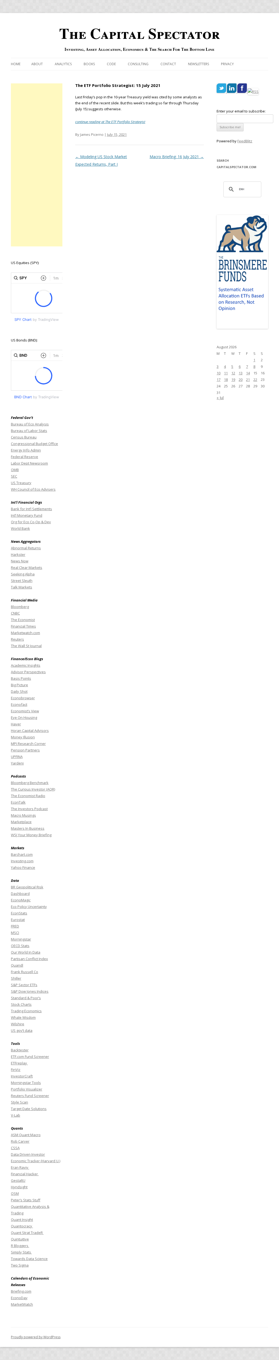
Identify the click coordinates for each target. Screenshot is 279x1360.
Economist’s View (25, 711)
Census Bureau (24, 437)
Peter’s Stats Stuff (25, 1200)
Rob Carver (20, 1141)
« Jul (220, 397)
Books (89, 64)
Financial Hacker (25, 1173)
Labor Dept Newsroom (29, 463)
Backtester (20, 1050)
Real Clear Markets (26, 567)
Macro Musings (23, 815)
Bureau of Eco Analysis (30, 424)
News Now (19, 561)
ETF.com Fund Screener (30, 1056)
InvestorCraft (22, 1076)
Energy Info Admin (26, 450)
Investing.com (22, 860)
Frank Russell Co (24, 971)
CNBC (15, 613)
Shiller (16, 978)
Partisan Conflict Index (29, 958)
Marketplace (21, 821)
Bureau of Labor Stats (29, 430)
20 (240, 379)
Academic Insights (25, 665)
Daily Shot (19, 691)
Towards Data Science (29, 1258)
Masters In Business (27, 828)
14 (248, 373)
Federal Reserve (24, 456)
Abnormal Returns (26, 548)
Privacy (227, 64)
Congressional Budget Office (34, 443)
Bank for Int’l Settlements (31, 508)
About (37, 64)
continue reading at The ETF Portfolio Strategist (110, 121)
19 (233, 379)
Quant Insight (22, 1219)
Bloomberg (20, 606)
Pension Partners (25, 750)
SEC (14, 476)
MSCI (15, 932)
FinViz (15, 1069)
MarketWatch (22, 1304)
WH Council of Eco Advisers (33, 489)
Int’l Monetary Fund (26, 515)
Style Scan (19, 1102)
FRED (15, 926)
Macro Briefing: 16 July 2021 (177, 156)
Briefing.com (21, 1291)
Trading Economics (26, 1010)
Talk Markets (21, 587)
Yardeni (17, 763)
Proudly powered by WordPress (35, 1337)
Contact (168, 64)
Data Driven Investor (28, 1154)
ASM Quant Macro (26, 1134)
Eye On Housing (24, 717)
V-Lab (15, 1115)
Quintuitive (20, 1239)
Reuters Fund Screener (30, 1095)
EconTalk (18, 802)
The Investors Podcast (29, 808)
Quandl (17, 965)
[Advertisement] (36, 164)
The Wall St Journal (26, 645)
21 (248, 379)
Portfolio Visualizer (26, 1089)
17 (218, 379)
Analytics (63, 64)
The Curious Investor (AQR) (33, 789)
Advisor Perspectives (28, 671)
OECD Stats (20, 945)
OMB (15, 469)
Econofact (19, 704)
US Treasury (21, 482)
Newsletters (198, 64)
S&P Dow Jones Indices (29, 991)
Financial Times (23, 626)
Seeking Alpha (23, 574)
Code (111, 64)
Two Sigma (20, 1265)
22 (255, 379)
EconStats (19, 913)
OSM (15, 1193)
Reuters (17, 639)
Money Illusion (23, 737)
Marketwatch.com (25, 632)
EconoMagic (21, 900)
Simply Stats (21, 1252)
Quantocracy (22, 1226)
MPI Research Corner (28, 743)
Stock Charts (21, 1004)
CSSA (15, 1147)
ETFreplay (19, 1063)
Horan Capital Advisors (30, 730)
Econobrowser (23, 697)
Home (15, 64)
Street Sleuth (21, 580)
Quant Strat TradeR (27, 1232)
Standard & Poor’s (26, 997)
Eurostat (18, 919)
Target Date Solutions (29, 1108)
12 (233, 373)
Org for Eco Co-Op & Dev (31, 521)
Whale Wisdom (23, 1017)
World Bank (20, 528)
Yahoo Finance (23, 867)
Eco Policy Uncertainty (29, 906)
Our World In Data (25, 952)
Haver (16, 724)
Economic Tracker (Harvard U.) (35, 1160)
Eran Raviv (20, 1167)
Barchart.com (22, 854)
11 (226, 373)
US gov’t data (21, 1030)
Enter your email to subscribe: (241, 111)
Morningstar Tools (26, 1082)
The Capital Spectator (139, 33)
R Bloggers (20, 1245)
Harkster (18, 554)
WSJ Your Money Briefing (31, 834)
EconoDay (19, 1297)
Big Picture (19, 684)
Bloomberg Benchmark (29, 782)
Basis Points (21, 678)
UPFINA (17, 756)
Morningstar (21, 939)
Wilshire (17, 1023)
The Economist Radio (28, 795)
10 (218, 373)
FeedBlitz (244, 141)
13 (240, 373)
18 (226, 379)
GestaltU (18, 1180)
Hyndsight (19, 1186)
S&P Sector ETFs (24, 984)
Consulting (138, 64)
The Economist (23, 619)
